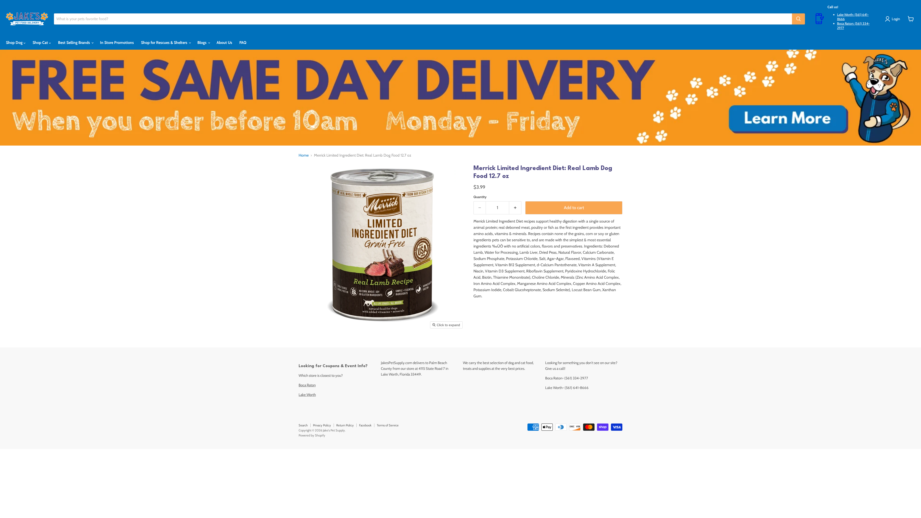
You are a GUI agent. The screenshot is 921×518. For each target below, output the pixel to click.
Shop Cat (41, 42)
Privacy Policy (322, 425)
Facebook (365, 425)
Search (303, 425)
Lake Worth (307, 395)
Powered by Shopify (312, 435)
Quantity (480, 197)
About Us (224, 42)
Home (304, 155)
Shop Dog (15, 42)
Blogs (202, 42)
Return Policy (345, 425)
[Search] (798, 18)
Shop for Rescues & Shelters (164, 42)
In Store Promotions (117, 42)
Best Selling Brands (74, 42)
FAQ (242, 42)
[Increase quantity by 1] (515, 207)
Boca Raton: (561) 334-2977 (853, 25)
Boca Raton (307, 385)
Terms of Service (388, 425)
